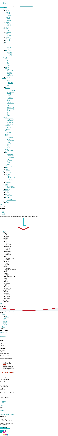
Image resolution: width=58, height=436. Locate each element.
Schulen (6, 130)
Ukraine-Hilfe (7, 27)
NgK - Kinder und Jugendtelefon (12, 101)
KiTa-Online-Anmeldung (10, 124)
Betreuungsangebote (7, 17)
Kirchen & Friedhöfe (7, 264)
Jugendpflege (6, 135)
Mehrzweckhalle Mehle (10, 110)
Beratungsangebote (7, 12)
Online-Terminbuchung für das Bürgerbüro (7, 414)
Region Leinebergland (9, 160)
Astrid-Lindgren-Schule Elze (10, 131)
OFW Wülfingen (10, 97)
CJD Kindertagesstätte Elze (10, 120)
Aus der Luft (8, 65)
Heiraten (6, 234)
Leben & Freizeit (4, 78)
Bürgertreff (8, 106)
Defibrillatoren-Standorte (10, 91)
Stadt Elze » (1, 405)
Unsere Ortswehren (9, 93)
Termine (8, 85)
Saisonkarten (8, 164)
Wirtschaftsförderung (7, 191)
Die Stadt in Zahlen (7, 66)
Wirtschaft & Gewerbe (6, 190)
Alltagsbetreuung (9, 20)
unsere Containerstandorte (10, 75)
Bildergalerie (8, 162)
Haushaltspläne (8, 39)
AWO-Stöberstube (7, 88)
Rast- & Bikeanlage (10, 159)
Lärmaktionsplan (9, 116)
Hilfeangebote (8, 139)
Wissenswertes (7, 253)
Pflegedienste (8, 19)
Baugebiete (6, 185)
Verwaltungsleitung (9, 29)
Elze (7, 60)
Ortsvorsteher (8, 23)
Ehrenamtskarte (7, 151)
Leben (4, 260)
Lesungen (8, 145)
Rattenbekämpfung (7, 77)
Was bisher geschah (9, 195)
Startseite (1, 311)
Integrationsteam (7, 34)
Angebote (8, 81)
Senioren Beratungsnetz (10, 14)
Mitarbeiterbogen (10, 84)
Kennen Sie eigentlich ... (8, 69)
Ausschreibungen (7, 245)
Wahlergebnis (10, 53)
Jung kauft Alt (7, 299)
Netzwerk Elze (7, 79)
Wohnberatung (8, 13)
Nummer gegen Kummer (11, 141)
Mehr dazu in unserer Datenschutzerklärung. (26, 6)
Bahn (7, 113)
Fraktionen (8, 46)
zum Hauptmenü (4, 2)
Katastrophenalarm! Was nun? (10, 99)
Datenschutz (6, 33)
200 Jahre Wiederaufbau (10, 150)
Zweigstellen (8, 147)
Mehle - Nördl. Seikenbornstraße (11, 187)
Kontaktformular (2, 410)
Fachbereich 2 (7, 317)
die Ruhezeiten (8, 74)
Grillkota (6, 165)
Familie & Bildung (5, 117)
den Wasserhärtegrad (9, 72)
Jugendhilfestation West (10, 126)
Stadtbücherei (3, 214)
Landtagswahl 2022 (9, 54)
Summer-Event (10, 179)
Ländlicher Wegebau (7, 197)
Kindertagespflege (7, 125)
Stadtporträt (8, 59)
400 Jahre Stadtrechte (7, 174)
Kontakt (8, 86)
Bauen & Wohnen (5, 184)
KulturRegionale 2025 (8, 182)
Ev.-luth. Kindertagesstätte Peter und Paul (12, 121)
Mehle (7, 61)
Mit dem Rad (8, 156)
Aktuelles (6, 58)
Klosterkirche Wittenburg (10, 154)
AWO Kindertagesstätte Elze (10, 119)
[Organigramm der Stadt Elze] (4, 332)
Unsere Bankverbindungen (3, 427)
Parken (7, 114)
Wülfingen (8, 64)
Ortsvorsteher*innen (7, 49)
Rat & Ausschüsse (7, 248)
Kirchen (8, 104)
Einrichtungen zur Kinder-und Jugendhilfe (10, 269)
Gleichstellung (5, 321)
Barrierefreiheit (4, 401)
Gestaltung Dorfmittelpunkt (10, 199)
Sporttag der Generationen (11, 178)
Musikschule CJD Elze (8, 134)
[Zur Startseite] (20, 229)
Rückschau (8, 146)
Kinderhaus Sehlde (9, 127)
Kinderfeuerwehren (10, 98)
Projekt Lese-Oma (9, 35)
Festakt (9, 176)
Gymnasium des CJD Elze (10, 133)
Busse (7, 112)
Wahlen (6, 250)
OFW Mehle (9, 95)
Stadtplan (6, 68)
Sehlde (7, 62)
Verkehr (6, 111)
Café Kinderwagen (7, 129)
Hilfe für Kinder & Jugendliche (10, 103)
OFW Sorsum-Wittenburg (11, 96)
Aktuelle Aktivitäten (10, 82)
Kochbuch (9, 24)
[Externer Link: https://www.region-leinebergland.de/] (4, 435)
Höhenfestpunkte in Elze (10, 71)
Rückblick (8, 175)
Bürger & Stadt (4, 231)
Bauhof (6, 241)
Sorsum (8, 63)
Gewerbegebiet (7, 192)
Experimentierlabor (10, 137)
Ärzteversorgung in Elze (10, 89)
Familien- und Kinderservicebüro (9, 118)
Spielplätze (6, 281)
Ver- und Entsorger (9, 25)
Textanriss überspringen (3, 336)
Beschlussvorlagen (9, 48)
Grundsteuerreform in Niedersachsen (9, 76)
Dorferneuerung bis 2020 (8, 198)
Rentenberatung (9, 15)
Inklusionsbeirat (9, 47)
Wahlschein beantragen (8, 56)
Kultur (4, 171)
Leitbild (6, 42)
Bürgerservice (7, 10)
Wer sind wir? (8, 80)
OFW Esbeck (10, 94)
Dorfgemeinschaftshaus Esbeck (10, 107)
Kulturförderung (7, 181)
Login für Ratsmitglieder (8, 50)
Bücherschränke (7, 274)
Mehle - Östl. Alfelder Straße (10, 186)
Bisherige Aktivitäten (10, 83)
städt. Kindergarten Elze (10, 122)
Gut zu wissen (5, 57)
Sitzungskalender (9, 44)
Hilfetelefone (8, 100)
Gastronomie (6, 169)
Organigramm (15, 311)
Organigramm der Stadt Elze (4, 334)
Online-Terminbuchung (8, 32)
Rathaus (6, 239)
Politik (4, 43)
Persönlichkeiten (7, 67)
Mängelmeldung (7, 233)
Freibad (3, 210)
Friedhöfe (8, 105)
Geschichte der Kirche (11, 155)
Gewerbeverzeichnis (7, 296)
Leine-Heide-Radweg (11, 157)
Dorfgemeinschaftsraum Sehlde (10, 108)
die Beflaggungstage (9, 73)
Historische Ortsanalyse (10, 196)
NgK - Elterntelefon (10, 102)
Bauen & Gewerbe (4, 183)
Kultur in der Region (7, 289)
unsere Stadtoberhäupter (10, 70)
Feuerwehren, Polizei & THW (10, 92)
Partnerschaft (6, 257)
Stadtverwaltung (5, 28)
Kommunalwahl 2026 (9, 51)
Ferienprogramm (9, 138)
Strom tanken (8, 115)
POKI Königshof (9, 128)
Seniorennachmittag (10, 180)
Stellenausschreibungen (8, 246)
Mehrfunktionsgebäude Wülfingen (11, 109)
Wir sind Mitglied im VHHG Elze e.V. (5, 428)
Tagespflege (8, 18)
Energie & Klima (5, 201)
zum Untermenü (4, 3)
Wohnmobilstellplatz (7, 170)
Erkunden (6, 152)
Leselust (8, 144)
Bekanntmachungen (7, 40)
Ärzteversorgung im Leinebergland (11, 90)
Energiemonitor (7, 202)
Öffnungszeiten (8, 161)
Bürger (4, 9)
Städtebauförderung (7, 194)
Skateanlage (6, 167)
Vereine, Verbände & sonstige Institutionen (10, 276)
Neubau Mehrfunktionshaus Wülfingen (11, 200)
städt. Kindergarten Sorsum (10, 123)
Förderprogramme (5, 193)
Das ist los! (8, 136)
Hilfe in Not (6, 263)
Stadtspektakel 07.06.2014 (11, 177)
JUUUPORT (9, 142)
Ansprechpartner (7, 22)
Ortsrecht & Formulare (8, 38)
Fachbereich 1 (8, 30)
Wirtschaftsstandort (7, 294)
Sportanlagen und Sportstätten (9, 166)
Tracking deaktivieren (4, 7)
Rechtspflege (6, 237)
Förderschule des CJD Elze (10, 132)
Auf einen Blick (7, 37)
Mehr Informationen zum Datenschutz (5, 217)
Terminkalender (7, 149)
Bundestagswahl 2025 (9, 52)
